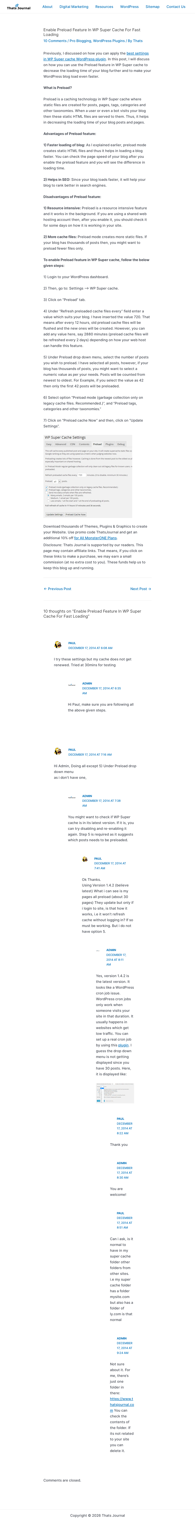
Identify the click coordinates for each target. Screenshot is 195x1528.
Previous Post (57, 589)
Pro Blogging (80, 41)
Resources (104, 7)
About (47, 7)
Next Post (140, 589)
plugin (123, 1045)
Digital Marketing (74, 7)
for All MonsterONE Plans (95, 538)
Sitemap (153, 7)
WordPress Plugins (109, 41)
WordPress (129, 7)
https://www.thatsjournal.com (122, 1405)
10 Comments (55, 41)
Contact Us (176, 7)
